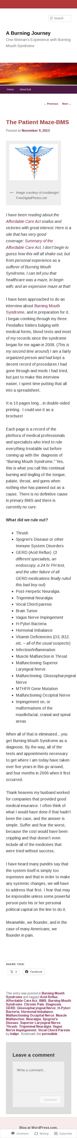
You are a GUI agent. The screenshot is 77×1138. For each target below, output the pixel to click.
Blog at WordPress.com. (38, 1127)
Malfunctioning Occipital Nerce (30, 1015)
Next (66, 103)
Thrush (11, 1026)
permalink (49, 1034)
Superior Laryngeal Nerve (40, 1023)
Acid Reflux (49, 997)
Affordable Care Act (23, 221)
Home (10, 89)
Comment (50, 1099)
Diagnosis (53, 1004)
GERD (10, 1008)
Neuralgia (33, 1019)
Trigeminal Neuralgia (35, 1026)
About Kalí (25, 89)
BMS (42, 1000)
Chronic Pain (34, 1004)
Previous (51, 103)
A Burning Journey (28, 33)
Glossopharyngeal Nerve (36, 1008)
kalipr (14, 1034)
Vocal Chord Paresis (54, 1030)
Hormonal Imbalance (37, 1011)
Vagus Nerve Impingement (34, 1028)
